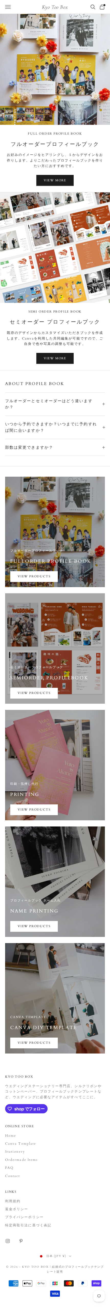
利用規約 (12, 1201)
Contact (12, 1176)
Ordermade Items (21, 1160)
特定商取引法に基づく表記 (28, 1225)
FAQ (9, 1167)
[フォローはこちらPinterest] (21, 1241)
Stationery (15, 1151)
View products (34, 576)
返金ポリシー (16, 1209)
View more (55, 180)
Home (10, 1135)
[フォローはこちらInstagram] (7, 1241)
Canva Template (20, 1143)
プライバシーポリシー (24, 1217)
